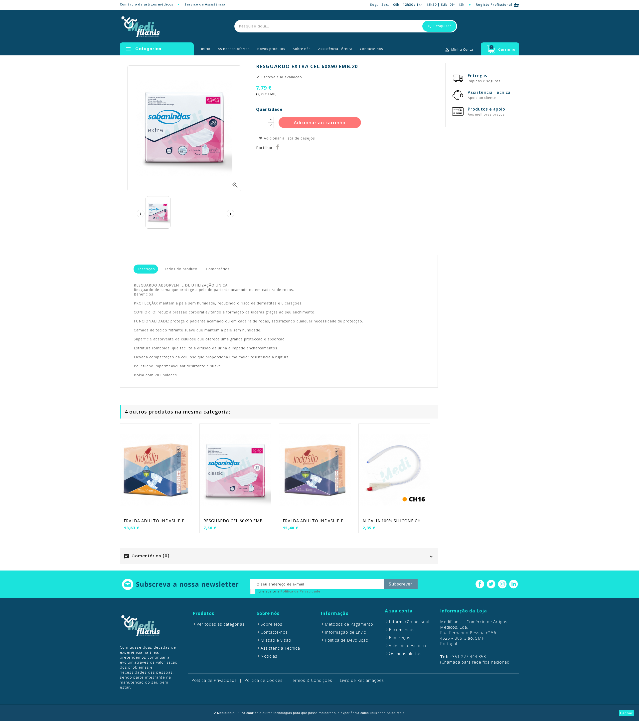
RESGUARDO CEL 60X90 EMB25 (235, 521)
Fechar (626, 713)
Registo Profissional (497, 4)
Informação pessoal (409, 621)
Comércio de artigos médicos (146, 4)
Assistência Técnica (335, 48)
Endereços (399, 637)
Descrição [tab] (146, 269)
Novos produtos (271, 48)
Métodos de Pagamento (349, 624)
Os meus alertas (405, 653)
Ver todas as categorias (221, 624)
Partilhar (278, 147)
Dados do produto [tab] (180, 269)
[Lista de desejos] (155, 512)
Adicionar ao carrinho (319, 123)
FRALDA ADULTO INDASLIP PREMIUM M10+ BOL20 (156, 521)
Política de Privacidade (300, 591)
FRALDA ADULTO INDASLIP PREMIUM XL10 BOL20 (315, 521)
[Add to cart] (145, 512)
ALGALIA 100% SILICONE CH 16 (394, 521)
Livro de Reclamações (362, 680)
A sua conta (399, 611)
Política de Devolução (346, 640)
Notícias (269, 656)
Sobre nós (302, 48)
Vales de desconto (407, 645)
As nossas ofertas (234, 48)
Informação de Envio (345, 632)
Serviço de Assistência (204, 4)
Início (205, 48)
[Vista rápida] (165, 512)
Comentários (218, 269)
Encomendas (402, 629)
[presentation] (140, 213)
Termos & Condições (311, 680)
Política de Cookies (263, 680)
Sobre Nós (271, 624)
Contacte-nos (371, 48)
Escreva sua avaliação (279, 77)
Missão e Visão (276, 640)
